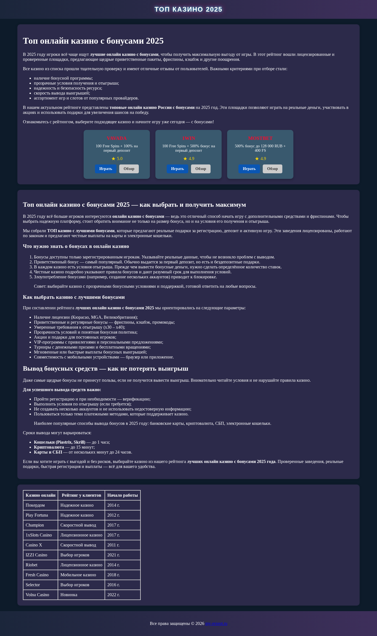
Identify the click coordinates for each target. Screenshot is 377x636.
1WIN (188, 138)
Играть (105, 169)
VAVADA (117, 138)
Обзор (129, 169)
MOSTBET (260, 138)
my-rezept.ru (216, 623)
